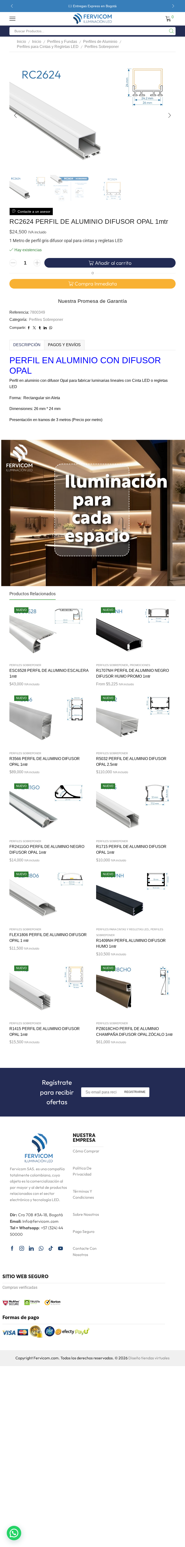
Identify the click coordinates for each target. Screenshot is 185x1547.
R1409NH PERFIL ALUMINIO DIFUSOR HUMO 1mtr (131, 943)
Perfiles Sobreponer (102, 47)
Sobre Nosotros (86, 1214)
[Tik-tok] (50, 1248)
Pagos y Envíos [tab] (64, 345)
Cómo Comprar (86, 1151)
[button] (11, 6)
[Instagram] (21, 1248)
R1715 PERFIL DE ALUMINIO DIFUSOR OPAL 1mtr (131, 849)
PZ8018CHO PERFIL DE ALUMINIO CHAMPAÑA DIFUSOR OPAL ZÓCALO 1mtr (134, 1032)
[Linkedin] (31, 1248)
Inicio (21, 42)
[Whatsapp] (41, 1248)
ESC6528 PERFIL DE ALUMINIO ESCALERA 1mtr (48, 673)
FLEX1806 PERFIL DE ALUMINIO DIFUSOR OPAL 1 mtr (48, 938)
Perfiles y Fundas (62, 42)
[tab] (26, 345)
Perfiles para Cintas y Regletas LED (48, 47)
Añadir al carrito (113, 263)
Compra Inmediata (96, 283)
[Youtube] (60, 1248)
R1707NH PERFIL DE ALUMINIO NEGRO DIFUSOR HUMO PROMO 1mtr (132, 673)
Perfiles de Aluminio (100, 42)
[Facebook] (12, 1248)
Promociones (140, 665)
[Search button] (171, 31)
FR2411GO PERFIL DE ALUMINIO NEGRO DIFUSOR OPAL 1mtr (46, 849)
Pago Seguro (83, 1231)
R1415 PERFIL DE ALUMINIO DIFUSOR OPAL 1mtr (44, 1032)
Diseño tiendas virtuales (149, 1357)
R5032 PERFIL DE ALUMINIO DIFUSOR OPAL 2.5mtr (131, 762)
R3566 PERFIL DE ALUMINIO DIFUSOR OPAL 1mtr (44, 762)
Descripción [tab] (26, 345)
